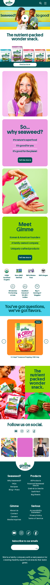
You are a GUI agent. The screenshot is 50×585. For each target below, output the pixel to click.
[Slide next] (46, 341)
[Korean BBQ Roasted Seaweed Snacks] (28, 60)
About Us (14, 510)
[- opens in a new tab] (8, 447)
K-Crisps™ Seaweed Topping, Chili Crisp (25, 357)
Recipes (14, 487)
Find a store (25, 64)
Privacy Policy (36, 515)
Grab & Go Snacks (36, 488)
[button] (40, 3)
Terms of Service (35, 518)
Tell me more (25, 160)
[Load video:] (25, 18)
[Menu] (45, 3)
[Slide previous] (4, 341)
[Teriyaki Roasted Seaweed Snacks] (17, 57)
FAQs (14, 484)
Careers (14, 517)
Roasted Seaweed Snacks (35, 484)
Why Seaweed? (14, 481)
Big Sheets (35, 495)
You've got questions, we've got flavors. (25, 308)
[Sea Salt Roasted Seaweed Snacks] (6, 60)
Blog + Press (14, 490)
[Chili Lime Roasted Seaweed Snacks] (40, 60)
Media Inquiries (14, 520)
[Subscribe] (36, 548)
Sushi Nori (35, 492)
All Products (35, 481)
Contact (14, 514)
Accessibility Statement (36, 511)
